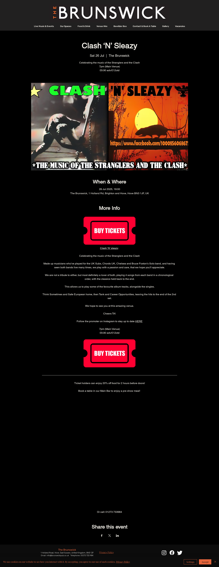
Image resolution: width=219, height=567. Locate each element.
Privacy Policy (123, 561)
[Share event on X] (109, 535)
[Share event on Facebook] (101, 535)
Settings (190, 561)
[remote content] (109, 451)
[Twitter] (180, 553)
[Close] (215, 561)
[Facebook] (172, 553)
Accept (205, 561)
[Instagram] (164, 553)
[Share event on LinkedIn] (117, 535)
